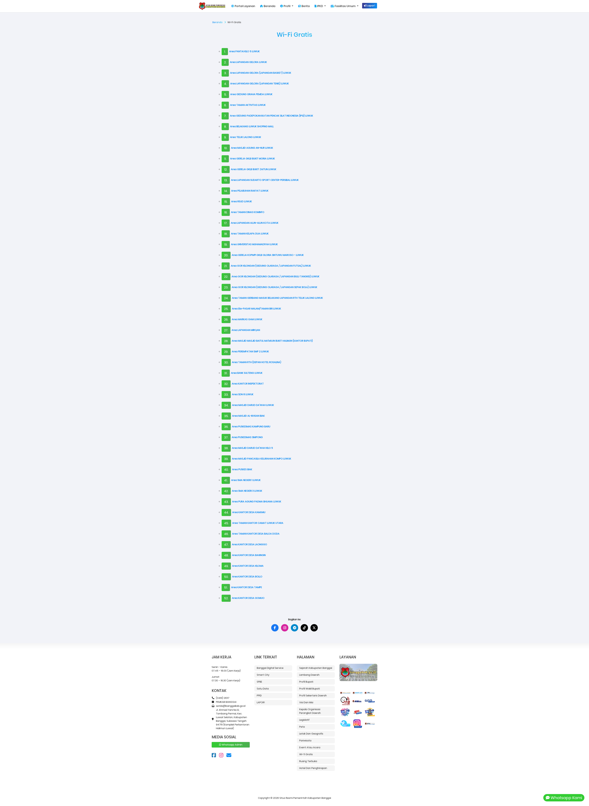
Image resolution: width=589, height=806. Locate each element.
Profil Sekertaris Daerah (313, 695)
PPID (259, 695)
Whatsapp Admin (231, 744)
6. (225, 105)
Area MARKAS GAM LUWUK (243, 319)
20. (226, 255)
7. (225, 116)
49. (226, 566)
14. (225, 191)
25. (226, 309)
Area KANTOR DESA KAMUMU (244, 512)
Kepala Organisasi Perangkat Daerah (310, 711)
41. (225, 480)
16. (225, 212)
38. (226, 448)
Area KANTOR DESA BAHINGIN (245, 555)
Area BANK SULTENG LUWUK (243, 373)
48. (226, 555)
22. (226, 277)
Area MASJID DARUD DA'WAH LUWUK (249, 405)
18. (225, 234)
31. (225, 373)
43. (226, 502)
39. (226, 459)
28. (226, 341)
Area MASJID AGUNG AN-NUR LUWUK (248, 148)
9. (225, 137)
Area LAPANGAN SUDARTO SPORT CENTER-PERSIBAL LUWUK (261, 180)
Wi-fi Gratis (306, 754)
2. (225, 62)
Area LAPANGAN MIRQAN (242, 330)
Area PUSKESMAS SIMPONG (243, 437)
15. (225, 202)
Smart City (263, 675)
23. (226, 287)
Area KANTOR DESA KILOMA (244, 566)
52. (226, 598)
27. (226, 330)
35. (226, 416)
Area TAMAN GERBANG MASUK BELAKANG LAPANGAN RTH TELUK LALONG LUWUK (273, 298)
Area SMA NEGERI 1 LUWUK (242, 480)
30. (226, 362)
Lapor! (370, 5)
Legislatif (304, 720)
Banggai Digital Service (270, 668)
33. (226, 394)
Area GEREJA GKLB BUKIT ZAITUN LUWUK (250, 169)
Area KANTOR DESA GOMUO (244, 598)
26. (226, 319)
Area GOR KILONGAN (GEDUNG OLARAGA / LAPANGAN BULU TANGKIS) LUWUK (271, 276)
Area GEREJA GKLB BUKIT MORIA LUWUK (249, 158)
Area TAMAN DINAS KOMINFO (244, 212)
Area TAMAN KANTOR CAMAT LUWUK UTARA (253, 523)
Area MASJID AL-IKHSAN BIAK (244, 416)
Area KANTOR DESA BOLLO (243, 576)
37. (226, 437)
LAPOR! (261, 702)
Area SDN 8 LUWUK (238, 394)
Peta (302, 727)
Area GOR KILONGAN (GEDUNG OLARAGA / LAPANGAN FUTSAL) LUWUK (267, 265)
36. (226, 427)
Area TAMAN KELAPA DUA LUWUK (246, 233)
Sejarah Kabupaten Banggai (315, 668)
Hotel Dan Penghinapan (313, 768)
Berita (305, 6)
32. (226, 384)
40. (226, 469)
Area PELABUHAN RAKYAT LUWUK (246, 190)
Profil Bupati (306, 682)
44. (226, 512)
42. (226, 491)
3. (225, 73)
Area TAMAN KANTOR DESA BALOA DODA (251, 533)
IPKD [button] (320, 6)
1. (224, 51)
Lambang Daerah (309, 675)
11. (225, 159)
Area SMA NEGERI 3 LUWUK (243, 491)
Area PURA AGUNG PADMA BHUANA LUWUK (252, 501)
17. (225, 223)
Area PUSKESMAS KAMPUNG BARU (247, 426)
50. (226, 577)
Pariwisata (305, 740)
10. (225, 148)
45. (226, 523)
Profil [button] (287, 6)
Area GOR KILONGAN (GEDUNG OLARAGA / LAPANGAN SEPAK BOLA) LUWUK (270, 287)
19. (225, 244)
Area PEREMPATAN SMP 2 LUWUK (246, 351)
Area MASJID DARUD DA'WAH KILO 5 (248, 448)
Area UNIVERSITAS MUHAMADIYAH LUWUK (251, 244)
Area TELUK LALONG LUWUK (242, 137)
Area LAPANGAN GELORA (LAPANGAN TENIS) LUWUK (256, 83)
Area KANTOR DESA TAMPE (243, 587)
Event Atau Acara (309, 747)
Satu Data (263, 688)
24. (226, 298)
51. (225, 587)
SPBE (259, 682)
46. (226, 534)
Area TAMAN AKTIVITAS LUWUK (245, 105)
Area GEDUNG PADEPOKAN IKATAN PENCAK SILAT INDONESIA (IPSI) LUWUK (268, 115)
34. (226, 405)
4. (225, 84)
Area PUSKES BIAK (238, 469)
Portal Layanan (244, 6)
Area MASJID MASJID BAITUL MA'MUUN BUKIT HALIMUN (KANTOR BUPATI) (268, 341)
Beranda (269, 6)
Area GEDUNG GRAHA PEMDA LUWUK (248, 94)
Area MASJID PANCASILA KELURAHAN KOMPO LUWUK (257, 458)
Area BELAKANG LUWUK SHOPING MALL (249, 126)
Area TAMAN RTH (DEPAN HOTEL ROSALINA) (252, 362)
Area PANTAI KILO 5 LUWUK (242, 51)
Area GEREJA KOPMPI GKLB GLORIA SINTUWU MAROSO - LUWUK (264, 255)
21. (225, 266)
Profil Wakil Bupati (309, 688)
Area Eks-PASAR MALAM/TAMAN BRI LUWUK (252, 308)
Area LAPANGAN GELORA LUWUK (245, 62)
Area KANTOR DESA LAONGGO (245, 544)
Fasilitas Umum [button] (345, 6)
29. (226, 352)
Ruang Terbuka (308, 761)
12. (225, 169)
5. (225, 94)
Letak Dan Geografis (311, 733)
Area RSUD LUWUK (238, 201)
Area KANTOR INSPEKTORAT (244, 383)
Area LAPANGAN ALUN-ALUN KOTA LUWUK (251, 223)
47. (226, 544)
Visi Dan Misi (306, 702)
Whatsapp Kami (566, 797)
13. (225, 180)
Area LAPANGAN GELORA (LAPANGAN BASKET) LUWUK (257, 73)
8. (225, 126)
